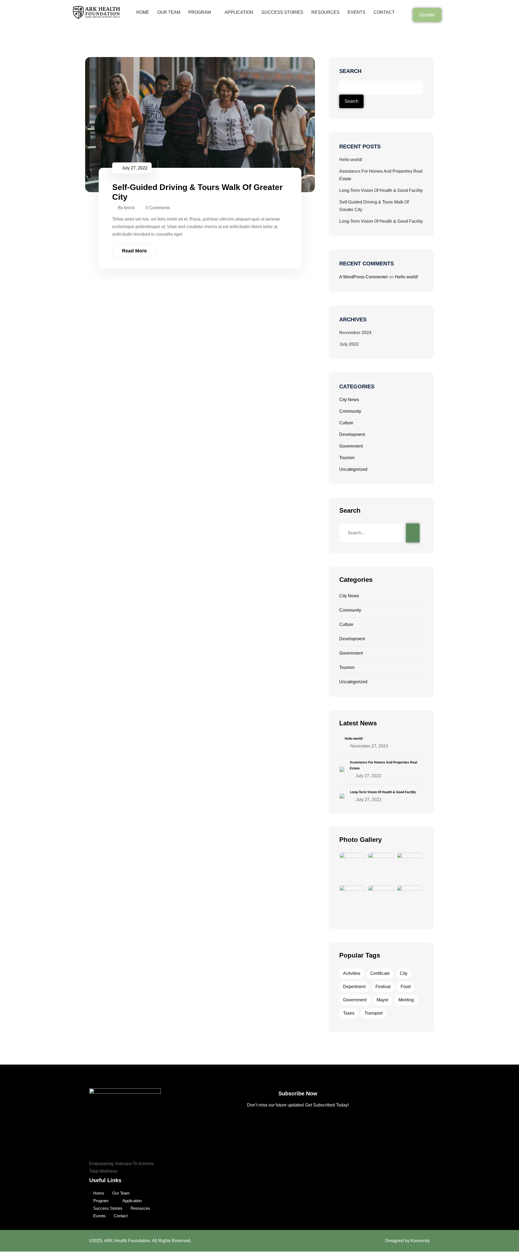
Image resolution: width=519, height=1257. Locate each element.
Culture (346, 423)
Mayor (382, 1000)
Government (351, 446)
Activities (351, 973)
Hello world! (350, 159)
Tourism (346, 457)
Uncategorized (353, 469)
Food (406, 986)
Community (350, 411)
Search (350, 71)
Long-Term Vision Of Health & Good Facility (381, 190)
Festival (383, 986)
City (403, 973)
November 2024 (355, 332)
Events (356, 12)
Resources (325, 12)
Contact (384, 12)
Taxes (348, 1013)
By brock (126, 207)
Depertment (354, 986)
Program (199, 12)
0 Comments (158, 207)
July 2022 (349, 344)
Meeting (406, 1000)
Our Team (168, 12)
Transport (373, 1013)
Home (142, 12)
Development (352, 434)
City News (349, 399)
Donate (427, 15)
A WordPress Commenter (363, 277)
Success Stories (282, 12)
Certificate (380, 973)
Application (239, 12)
